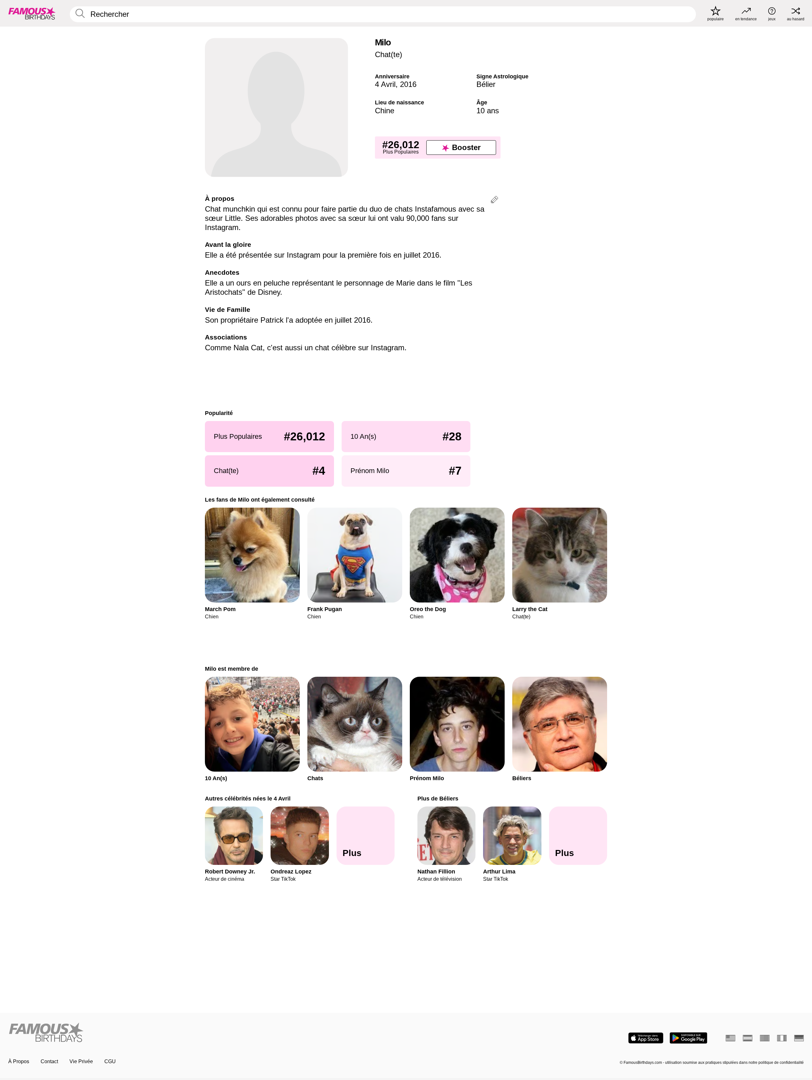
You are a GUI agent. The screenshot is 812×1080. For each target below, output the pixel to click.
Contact (49, 1061)
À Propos (18, 1061)
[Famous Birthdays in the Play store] (688, 1038)
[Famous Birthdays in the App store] (646, 1038)
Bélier (485, 84)
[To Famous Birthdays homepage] (32, 13)
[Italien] (782, 1038)
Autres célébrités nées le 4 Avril (248, 798)
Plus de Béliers (437, 798)
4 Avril (385, 84)
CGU (110, 1061)
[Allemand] (799, 1038)
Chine (384, 110)
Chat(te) (388, 54)
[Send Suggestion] (494, 201)
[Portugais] (764, 1038)
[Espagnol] (747, 1038)
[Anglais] (730, 1038)
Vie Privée (81, 1061)
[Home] (205, 1033)
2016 (408, 84)
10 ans (487, 110)
